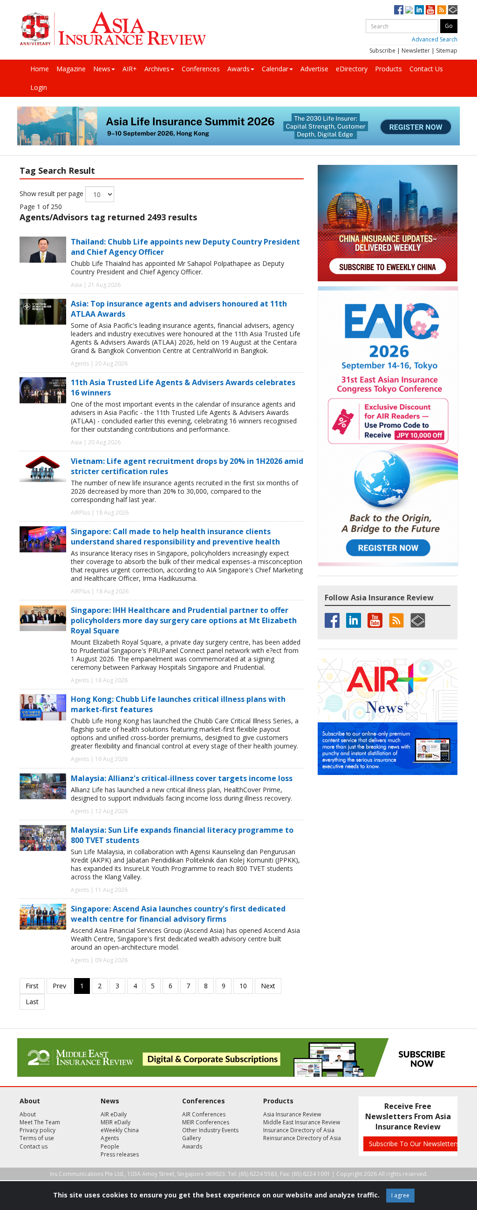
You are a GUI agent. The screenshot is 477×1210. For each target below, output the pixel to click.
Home (39, 68)
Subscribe (382, 50)
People (110, 1146)
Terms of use (37, 1138)
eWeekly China (120, 1130)
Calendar (275, 68)
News (101, 68)
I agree (400, 1195)
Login (38, 87)
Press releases (120, 1154)
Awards (238, 68)
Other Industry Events (210, 1130)
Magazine (71, 68)
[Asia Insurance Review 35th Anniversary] (113, 29)
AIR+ (130, 68)
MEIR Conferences (205, 1122)
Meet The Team (40, 1122)
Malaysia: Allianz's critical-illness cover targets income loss (182, 778)
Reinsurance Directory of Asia (302, 1138)
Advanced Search (434, 39)
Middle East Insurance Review (301, 1122)
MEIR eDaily (115, 1122)
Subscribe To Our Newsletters (414, 1143)
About (28, 1114)
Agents (110, 1138)
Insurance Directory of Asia (298, 1130)
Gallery (191, 1138)
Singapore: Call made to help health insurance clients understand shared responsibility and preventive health (175, 536)
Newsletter (416, 50)
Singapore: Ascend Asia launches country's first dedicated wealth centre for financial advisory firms (178, 914)
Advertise (314, 68)
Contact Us (426, 68)
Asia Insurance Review (292, 1114)
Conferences (201, 68)
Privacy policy (37, 1130)
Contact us (34, 1146)
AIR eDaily (114, 1114)
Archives (157, 68)
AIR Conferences (203, 1114)
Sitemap (446, 50)
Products (388, 68)
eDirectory (352, 68)
